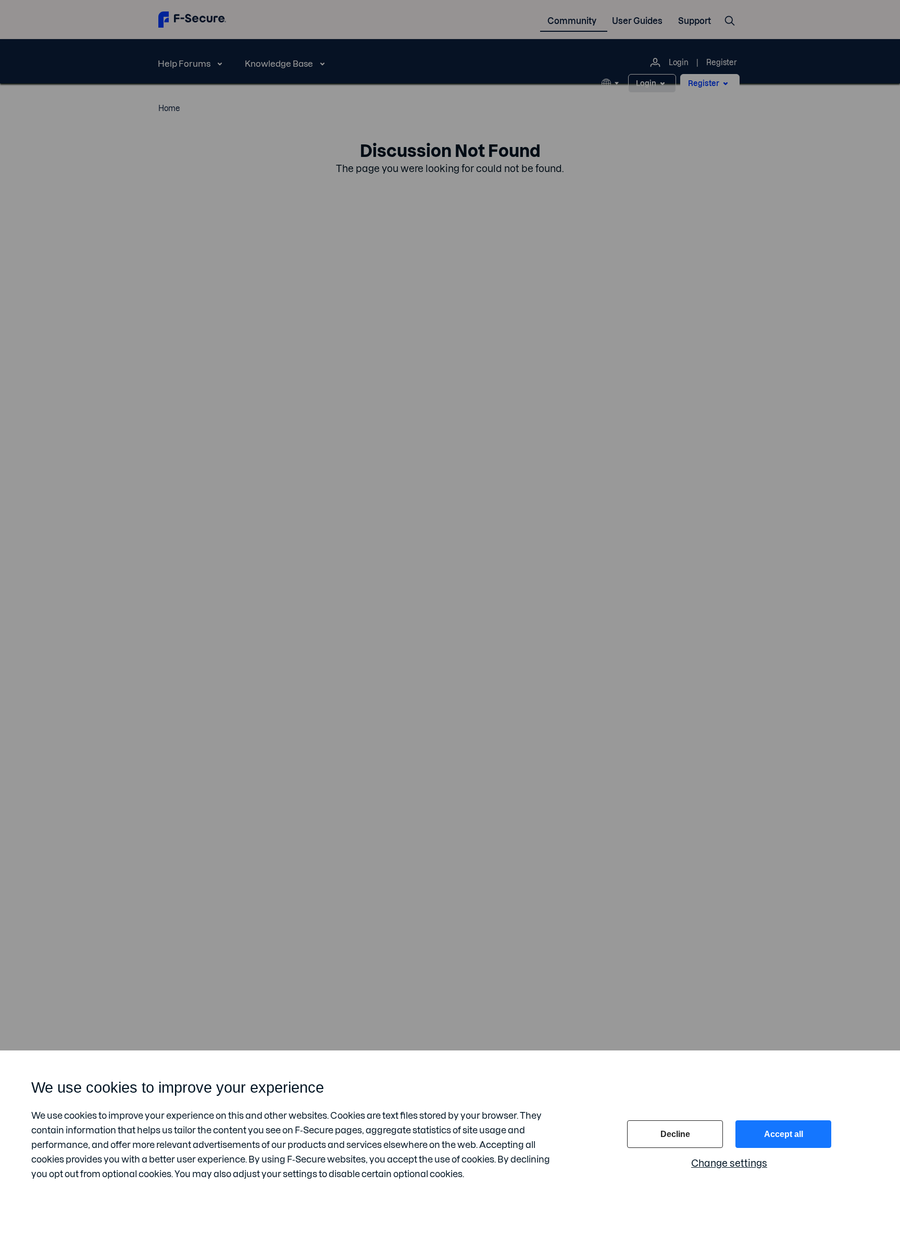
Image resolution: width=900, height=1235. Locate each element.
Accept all (783, 1134)
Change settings (729, 1163)
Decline (675, 1134)
